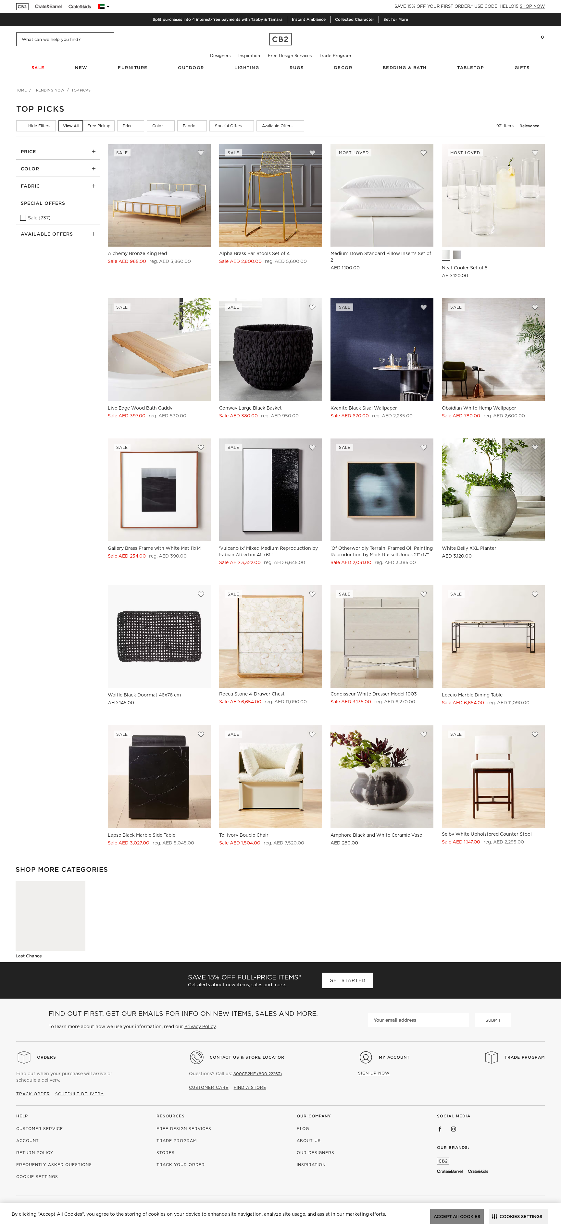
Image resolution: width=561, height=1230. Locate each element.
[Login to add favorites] (201, 153)
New (81, 67)
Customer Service (39, 1128)
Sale (38, 67)
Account (27, 1140)
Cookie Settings (37, 1176)
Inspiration (249, 55)
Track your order (180, 1164)
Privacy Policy (200, 1026)
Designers (220, 55)
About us (309, 1140)
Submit (493, 1020)
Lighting (246, 67)
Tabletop (470, 67)
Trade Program (335, 55)
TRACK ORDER (33, 1093)
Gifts (522, 67)
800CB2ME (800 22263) (257, 1073)
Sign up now (374, 1073)
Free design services (183, 1128)
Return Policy (35, 1152)
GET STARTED (348, 980)
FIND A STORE (250, 1087)
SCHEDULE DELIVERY (79, 1093)
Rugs (297, 67)
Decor (343, 67)
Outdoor (191, 67)
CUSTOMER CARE (209, 1087)
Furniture (133, 67)
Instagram (453, 1129)
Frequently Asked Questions (54, 1164)
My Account (394, 1057)
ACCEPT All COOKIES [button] (457, 1216)
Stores (165, 1152)
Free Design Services (290, 55)
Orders (46, 1057)
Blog (303, 1128)
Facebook (440, 1129)
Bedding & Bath (405, 67)
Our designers (315, 1152)
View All (71, 125)
